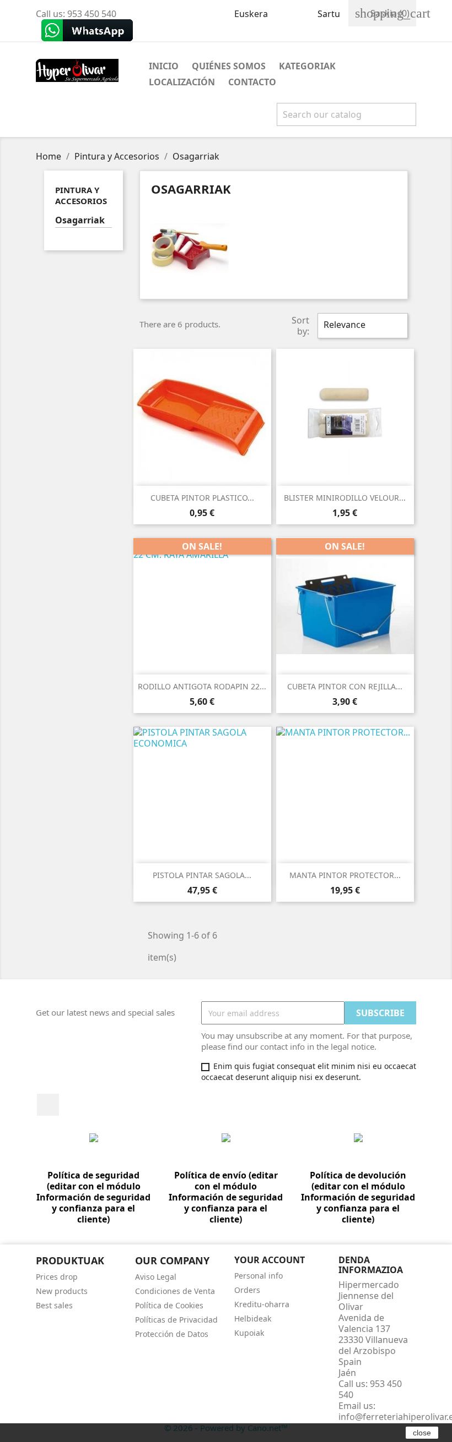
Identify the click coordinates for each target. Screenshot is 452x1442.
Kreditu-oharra (261, 1304)
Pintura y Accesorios (81, 195)
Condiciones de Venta (175, 1291)
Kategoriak (307, 66)
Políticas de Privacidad (176, 1319)
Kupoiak (249, 1333)
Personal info (258, 1275)
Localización (182, 82)
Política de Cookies (169, 1305)
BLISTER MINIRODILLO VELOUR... (345, 497)
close (422, 1432)
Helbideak (252, 1318)
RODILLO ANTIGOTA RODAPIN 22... (202, 686)
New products (62, 1291)
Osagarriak (80, 220)
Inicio (164, 66)
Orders (247, 1290)
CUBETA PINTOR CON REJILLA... (344, 686)
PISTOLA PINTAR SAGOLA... (202, 875)
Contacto (252, 82)
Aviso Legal (155, 1276)
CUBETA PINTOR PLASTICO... (202, 497)
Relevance (361, 326)
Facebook (48, 1105)
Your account (269, 1260)
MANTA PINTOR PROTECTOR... (345, 875)
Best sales (54, 1305)
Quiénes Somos (229, 66)
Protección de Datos (171, 1334)
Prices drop (57, 1276)
